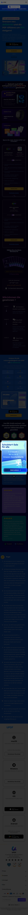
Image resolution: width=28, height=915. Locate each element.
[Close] (14, 476)
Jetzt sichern (14, 470)
